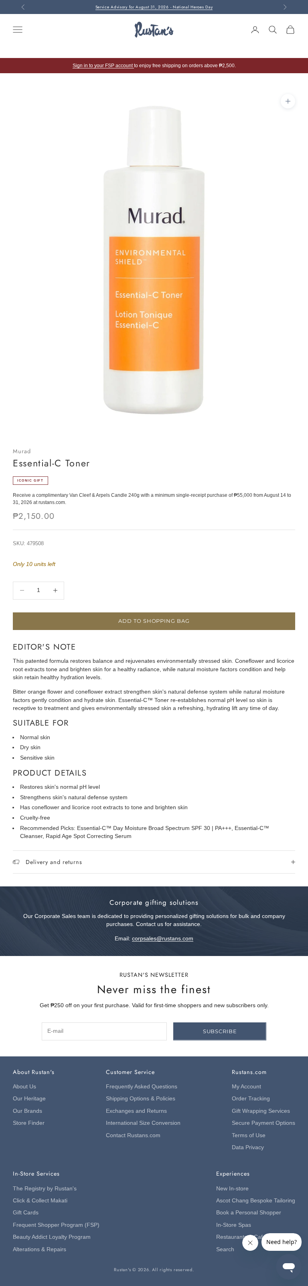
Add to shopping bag (153, 621)
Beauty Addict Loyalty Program (52, 1237)
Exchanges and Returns (136, 1111)
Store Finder (29, 1123)
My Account (246, 1087)
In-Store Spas (233, 1225)
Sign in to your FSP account (103, 65)
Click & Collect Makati (40, 1201)
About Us (24, 1087)
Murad (22, 451)
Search (225, 1249)
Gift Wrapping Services (261, 1111)
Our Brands (27, 1111)
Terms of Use (248, 1135)
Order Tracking (251, 1099)
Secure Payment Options (263, 1123)
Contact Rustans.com (133, 1135)
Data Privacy (248, 1147)
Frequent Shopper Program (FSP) (56, 1225)
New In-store (232, 1189)
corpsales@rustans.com (162, 939)
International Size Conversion (143, 1123)
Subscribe (220, 1031)
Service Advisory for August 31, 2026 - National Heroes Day (154, 7)
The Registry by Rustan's (45, 1189)
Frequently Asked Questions (141, 1087)
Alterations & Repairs (39, 1249)
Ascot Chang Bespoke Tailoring (255, 1201)
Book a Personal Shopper (248, 1213)
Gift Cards (25, 1213)
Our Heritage (29, 1099)
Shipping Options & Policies (140, 1099)
